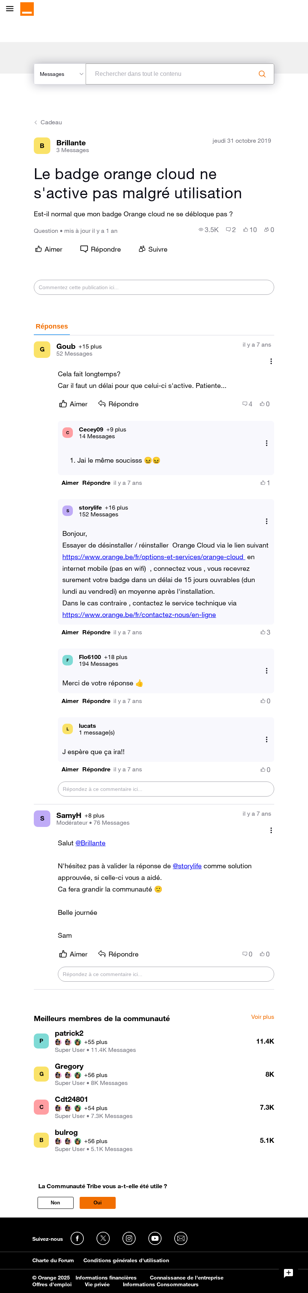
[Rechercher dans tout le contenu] (262, 74)
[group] (209, 229)
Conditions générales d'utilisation (126, 1260)
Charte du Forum (53, 1260)
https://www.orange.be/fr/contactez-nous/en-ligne (139, 614)
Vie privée (97, 1284)
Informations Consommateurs (161, 1284)
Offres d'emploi (52, 1284)
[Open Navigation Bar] (12, 9)
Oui (98, 1202)
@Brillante (90, 843)
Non (55, 1202)
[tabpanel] (154, 662)
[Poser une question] (288, 1273)
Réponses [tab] (52, 326)
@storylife (187, 865)
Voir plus (262, 1017)
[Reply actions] (267, 443)
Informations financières (106, 1277)
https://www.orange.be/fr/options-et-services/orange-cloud (153, 556)
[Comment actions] (271, 361)
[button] (70, 483)
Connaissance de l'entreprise (186, 1277)
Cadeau (51, 122)
